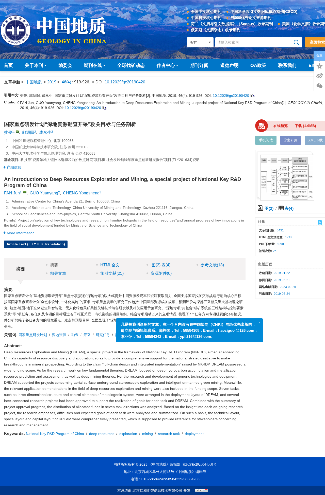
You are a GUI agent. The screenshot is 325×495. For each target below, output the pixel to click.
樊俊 (8, 132)
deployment (195, 434)
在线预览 (280, 126)
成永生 (45, 132)
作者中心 (166, 65)
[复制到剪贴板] (252, 96)
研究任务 (103, 335)
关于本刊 (34, 65)
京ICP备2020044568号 (200, 464)
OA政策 (258, 65)
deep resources (102, 434)
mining (148, 434)
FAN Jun (12, 193)
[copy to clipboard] (104, 108)
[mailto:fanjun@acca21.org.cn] (17, 131)
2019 (51, 82)
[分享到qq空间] (319, 65)
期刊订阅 (199, 65)
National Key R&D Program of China (55, 434)
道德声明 (229, 65)
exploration (128, 434)
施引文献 (112, 273)
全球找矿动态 (131, 65)
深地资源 (59, 335)
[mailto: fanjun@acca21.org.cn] (25, 192)
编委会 (65, 65)
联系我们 (287, 65)
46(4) (67, 82)
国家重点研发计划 (33, 335)
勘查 (75, 335)
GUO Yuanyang (44, 193)
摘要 (54, 265)
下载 (305, 126)
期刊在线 (93, 65)
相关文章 (58, 273)
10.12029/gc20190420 (125, 82)
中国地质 (34, 82)
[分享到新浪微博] (319, 76)
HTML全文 (110, 265)
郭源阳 (28, 132)
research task (169, 434)
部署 (119, 335)
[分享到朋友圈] (319, 86)
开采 (88, 335)
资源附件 (161, 273)
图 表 (160, 265)
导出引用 (290, 140)
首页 (8, 65)
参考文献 (212, 265)
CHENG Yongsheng (81, 193)
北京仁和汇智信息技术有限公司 (157, 490)
